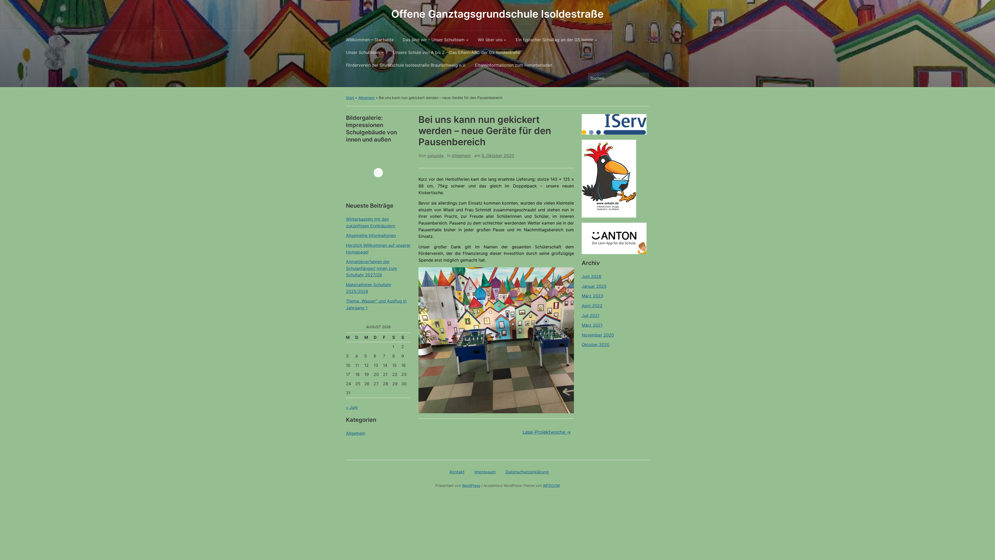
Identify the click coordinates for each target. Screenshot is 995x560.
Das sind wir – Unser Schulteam (434, 39)
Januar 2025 (594, 286)
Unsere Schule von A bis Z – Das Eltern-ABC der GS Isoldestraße (456, 52)
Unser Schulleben (363, 52)
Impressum (485, 471)
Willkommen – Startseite (370, 39)
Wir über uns (490, 39)
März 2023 (592, 295)
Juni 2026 (591, 276)
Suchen (642, 78)
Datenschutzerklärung (527, 471)
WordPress (471, 485)
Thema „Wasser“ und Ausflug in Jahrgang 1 (376, 304)
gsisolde (435, 155)
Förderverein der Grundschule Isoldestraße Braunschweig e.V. (406, 65)
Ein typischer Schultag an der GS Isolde (554, 39)
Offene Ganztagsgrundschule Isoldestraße (497, 14)
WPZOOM (551, 485)
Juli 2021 (590, 315)
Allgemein (366, 97)
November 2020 (598, 335)
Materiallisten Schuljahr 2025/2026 (368, 288)
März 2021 (592, 325)
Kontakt (457, 471)
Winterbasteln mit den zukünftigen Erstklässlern (370, 222)
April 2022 (592, 305)
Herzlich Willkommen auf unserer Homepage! (378, 249)
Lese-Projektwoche (547, 432)
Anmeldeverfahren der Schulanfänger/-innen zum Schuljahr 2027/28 (371, 268)
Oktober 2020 (595, 344)
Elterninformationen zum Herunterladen (513, 65)
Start (350, 97)
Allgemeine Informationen (371, 235)
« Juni (352, 407)
